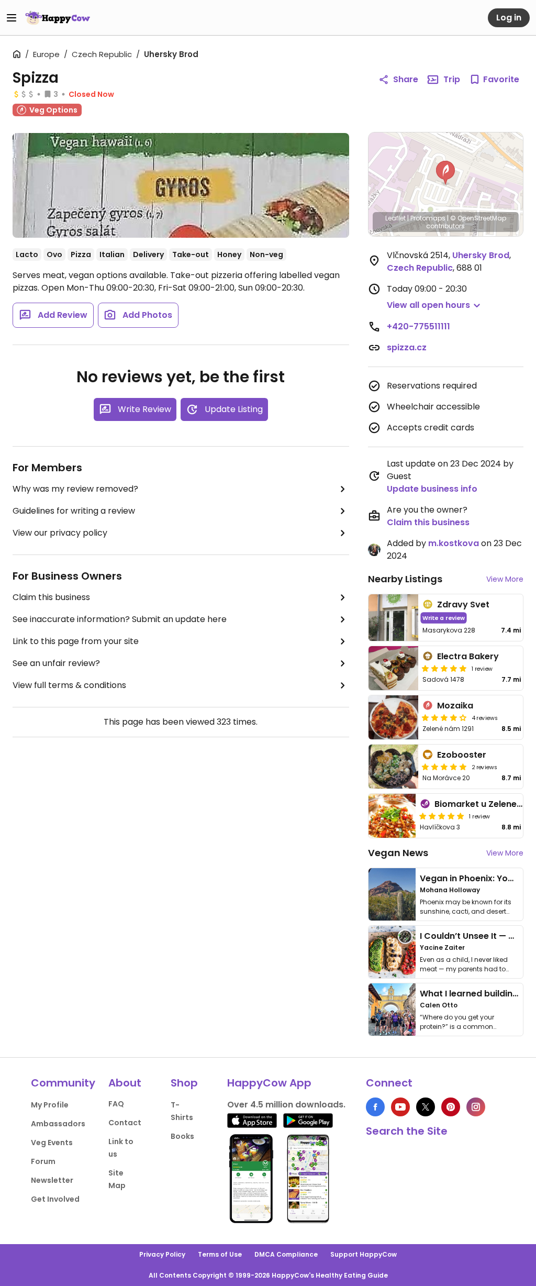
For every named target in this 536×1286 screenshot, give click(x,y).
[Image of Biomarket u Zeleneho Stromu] (392, 816)
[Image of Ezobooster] (393, 767)
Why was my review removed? (75, 489)
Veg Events (52, 1142)
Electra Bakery (468, 656)
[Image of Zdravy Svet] (393, 617)
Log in (508, 18)
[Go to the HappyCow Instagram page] (475, 1106)
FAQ (116, 1104)
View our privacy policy (60, 533)
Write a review (443, 618)
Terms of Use (220, 1254)
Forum (43, 1161)
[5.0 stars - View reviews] (444, 668)
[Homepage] (57, 17)
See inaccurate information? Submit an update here (120, 619)
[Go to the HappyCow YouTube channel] (400, 1106)
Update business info (432, 489)
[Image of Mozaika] (393, 717)
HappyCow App (269, 1083)
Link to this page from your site (76, 641)
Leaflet (395, 218)
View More (504, 579)
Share (405, 79)
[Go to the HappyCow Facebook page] (375, 1106)
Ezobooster (461, 755)
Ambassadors (58, 1123)
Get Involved (55, 1199)
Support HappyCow (363, 1254)
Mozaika (455, 706)
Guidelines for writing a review (74, 511)
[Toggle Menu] (11, 17)
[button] (445, 173)
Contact (124, 1122)
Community (63, 1083)
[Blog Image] (392, 894)
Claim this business (51, 597)
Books (182, 1136)
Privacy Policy (162, 1254)
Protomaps (427, 218)
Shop (184, 1083)
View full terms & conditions (69, 685)
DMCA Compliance (286, 1254)
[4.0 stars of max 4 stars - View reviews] (444, 717)
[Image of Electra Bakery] (393, 668)
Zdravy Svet (463, 604)
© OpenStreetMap (478, 218)
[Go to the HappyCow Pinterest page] (450, 1106)
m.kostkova (453, 543)
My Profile (50, 1105)
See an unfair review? (56, 663)
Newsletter (52, 1180)
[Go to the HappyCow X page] (425, 1106)
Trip (451, 79)
